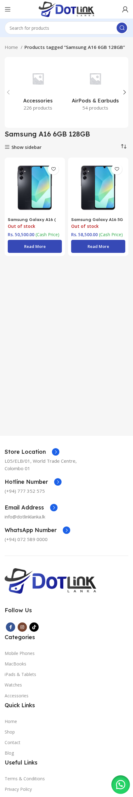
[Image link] (50, 580)
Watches (13, 685)
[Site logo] (66, 9)
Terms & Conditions (25, 779)
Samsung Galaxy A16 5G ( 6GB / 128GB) (97, 222)
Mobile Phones (20, 653)
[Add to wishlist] (53, 169)
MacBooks (15, 664)
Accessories (16, 696)
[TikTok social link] (34, 627)
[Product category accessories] (38, 89)
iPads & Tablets (20, 674)
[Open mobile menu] (8, 9)
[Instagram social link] (22, 627)
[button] (120, 784)
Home (12, 47)
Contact (12, 742)
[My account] (125, 9)
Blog (9, 753)
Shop (10, 732)
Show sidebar (26, 147)
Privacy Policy (18, 789)
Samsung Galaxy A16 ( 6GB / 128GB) (32, 222)
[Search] (122, 28)
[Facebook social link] (10, 627)
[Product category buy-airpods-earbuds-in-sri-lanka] (95, 89)
